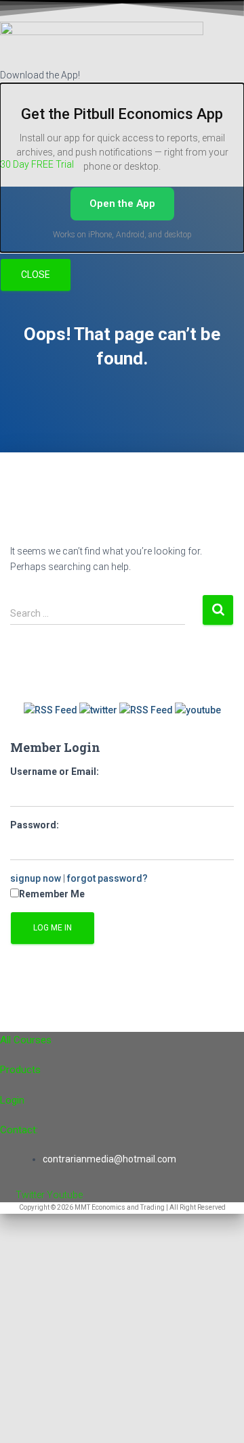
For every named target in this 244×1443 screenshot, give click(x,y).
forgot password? (107, 878)
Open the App (122, 203)
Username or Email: (54, 771)
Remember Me (52, 894)
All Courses (26, 1040)
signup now (35, 878)
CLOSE (35, 274)
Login (12, 1100)
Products (20, 1070)
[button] (122, 179)
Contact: (19, 1130)
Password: (34, 825)
